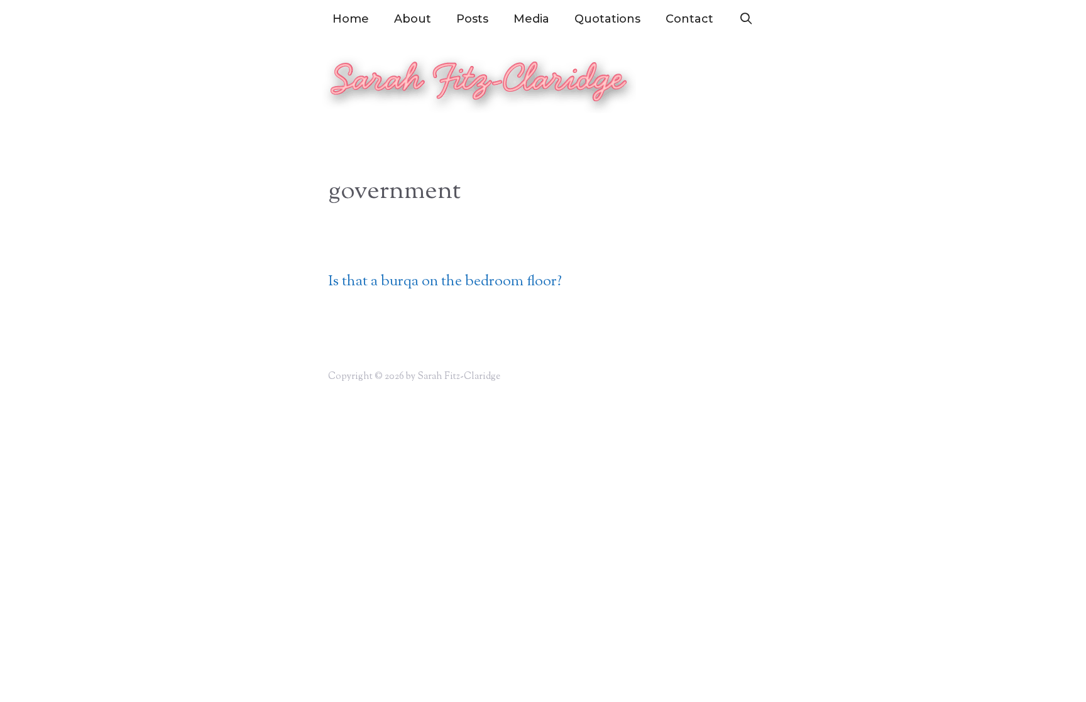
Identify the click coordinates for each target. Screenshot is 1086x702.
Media (531, 19)
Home (350, 19)
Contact (689, 19)
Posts (472, 19)
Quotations (607, 19)
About (412, 19)
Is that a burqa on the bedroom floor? (445, 281)
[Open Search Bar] (745, 19)
